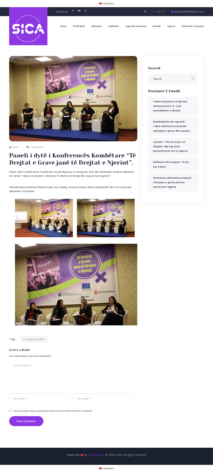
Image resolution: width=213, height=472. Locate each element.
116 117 (160, 11)
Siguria (171, 26)
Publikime (113, 26)
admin (15, 147)
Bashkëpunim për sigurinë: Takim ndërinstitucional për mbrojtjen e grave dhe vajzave (171, 126)
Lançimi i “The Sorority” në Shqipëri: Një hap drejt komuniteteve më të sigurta (170, 146)
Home (63, 26)
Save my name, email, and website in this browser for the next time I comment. (53, 410)
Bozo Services (96, 455)
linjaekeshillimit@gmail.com (189, 11)
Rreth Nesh (79, 26)
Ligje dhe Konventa (135, 26)
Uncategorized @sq (33, 339)
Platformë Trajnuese (193, 26)
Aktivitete (96, 26)
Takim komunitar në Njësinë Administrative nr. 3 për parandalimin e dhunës (170, 106)
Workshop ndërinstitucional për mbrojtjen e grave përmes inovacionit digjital (172, 182)
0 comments (36, 147)
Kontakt (157, 26)
